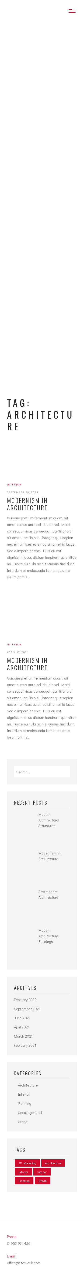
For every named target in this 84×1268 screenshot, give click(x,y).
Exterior (23, 1172)
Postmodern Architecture (48, 894)
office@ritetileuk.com (24, 1262)
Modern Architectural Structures (48, 820)
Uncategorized (30, 1112)
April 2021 (21, 1026)
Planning (24, 1103)
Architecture (28, 1085)
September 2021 (27, 1008)
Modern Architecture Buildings (48, 936)
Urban (22, 1121)
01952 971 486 (18, 1243)
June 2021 (22, 1017)
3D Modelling (27, 1163)
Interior (14, 484)
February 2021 (25, 1045)
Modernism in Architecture (27, 504)
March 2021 (23, 1036)
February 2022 (25, 999)
